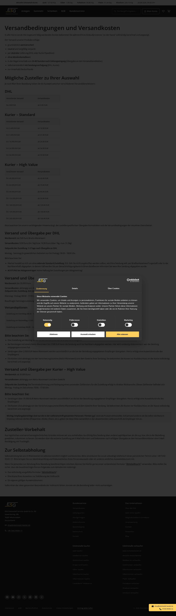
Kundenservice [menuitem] (77, 11)
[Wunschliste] (163, 11)
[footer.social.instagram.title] (18, 597)
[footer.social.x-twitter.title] (24, 597)
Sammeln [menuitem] (38, 11)
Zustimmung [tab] (41, 289)
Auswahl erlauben (88, 334)
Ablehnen (54, 334)
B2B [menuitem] (63, 11)
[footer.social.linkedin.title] (36, 597)
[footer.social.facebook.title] (7, 597)
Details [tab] (75, 288)
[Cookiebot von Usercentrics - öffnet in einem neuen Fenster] (128, 280)
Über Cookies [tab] (113, 288)
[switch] (74, 325)
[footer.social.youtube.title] (13, 597)
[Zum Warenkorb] (168, 11)
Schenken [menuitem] (52, 11)
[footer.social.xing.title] (41, 597)
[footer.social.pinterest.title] (30, 597)
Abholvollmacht (133, 464)
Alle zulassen (122, 334)
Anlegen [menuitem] (25, 11)
